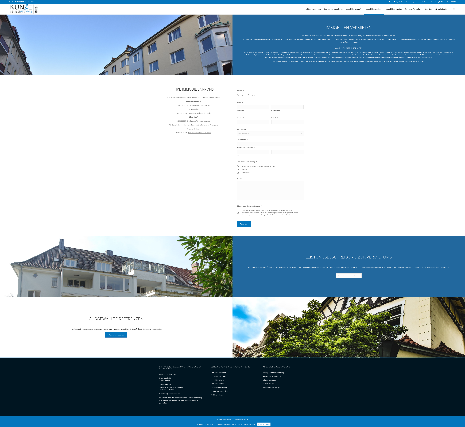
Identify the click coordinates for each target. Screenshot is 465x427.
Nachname (275, 110)
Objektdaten (242, 139)
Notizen (240, 178)
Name (240, 102)
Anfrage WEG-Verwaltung (272, 376)
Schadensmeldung (269, 380)
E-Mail (274, 118)
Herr (243, 95)
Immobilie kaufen (217, 384)
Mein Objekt (242, 129)
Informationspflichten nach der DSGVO (443, 2)
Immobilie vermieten (218, 376)
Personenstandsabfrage (271, 387)
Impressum (415, 2)
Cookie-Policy (393, 2)
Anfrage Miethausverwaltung (273, 373)
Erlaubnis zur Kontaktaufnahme (249, 206)
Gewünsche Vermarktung (247, 162)
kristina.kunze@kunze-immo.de (199, 133)
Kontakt (424, 2)
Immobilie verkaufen (218, 373)
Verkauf (244, 169)
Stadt (239, 156)
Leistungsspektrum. (353, 267)
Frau (253, 95)
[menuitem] (393, 1)
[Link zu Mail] (454, 9)
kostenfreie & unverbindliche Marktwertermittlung (258, 166)
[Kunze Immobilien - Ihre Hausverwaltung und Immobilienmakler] (24, 9)
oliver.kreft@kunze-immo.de (199, 121)
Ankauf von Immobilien (219, 391)
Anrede (240, 91)
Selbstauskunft (268, 384)
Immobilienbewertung (219, 387)
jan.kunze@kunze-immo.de (199, 105)
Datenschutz (405, 2)
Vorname (240, 110)
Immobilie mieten (217, 380)
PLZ (272, 156)
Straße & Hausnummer (246, 147)
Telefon (240, 118)
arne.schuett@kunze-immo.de (200, 113)
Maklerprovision (217, 395)
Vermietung (245, 173)
